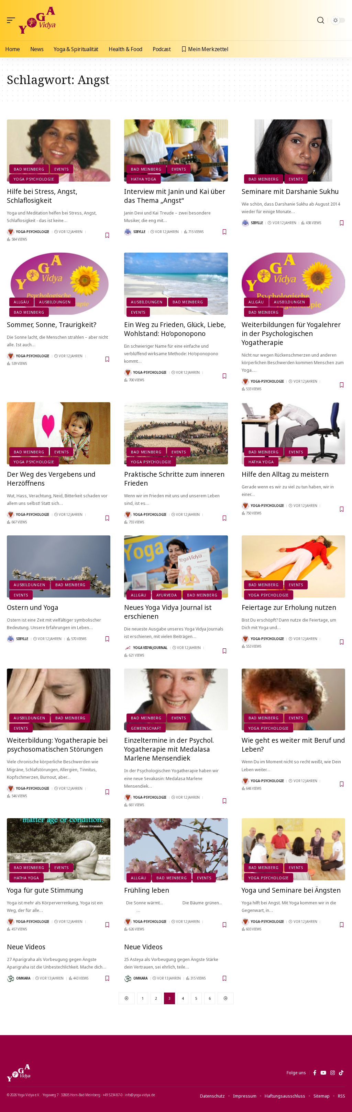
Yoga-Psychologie (32, 231)
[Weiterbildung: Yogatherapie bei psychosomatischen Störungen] (58, 700)
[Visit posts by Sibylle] (128, 232)
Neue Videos (26, 946)
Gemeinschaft (146, 728)
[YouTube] (323, 1072)
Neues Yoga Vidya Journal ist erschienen (168, 612)
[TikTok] (341, 1072)
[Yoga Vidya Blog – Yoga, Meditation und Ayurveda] (18, 1072)
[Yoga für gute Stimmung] (58, 849)
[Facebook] (314, 1072)
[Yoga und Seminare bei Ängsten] (293, 849)
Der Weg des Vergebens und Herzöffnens (51, 479)
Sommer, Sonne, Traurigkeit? (51, 324)
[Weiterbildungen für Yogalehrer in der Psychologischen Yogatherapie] (293, 284)
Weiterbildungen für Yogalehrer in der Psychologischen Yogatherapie (291, 333)
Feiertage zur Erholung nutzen (289, 607)
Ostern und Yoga (32, 607)
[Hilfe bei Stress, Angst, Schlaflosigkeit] (58, 150)
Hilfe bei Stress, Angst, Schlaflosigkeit (42, 196)
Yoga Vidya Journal (150, 647)
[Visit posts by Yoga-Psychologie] (10, 232)
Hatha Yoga (143, 179)
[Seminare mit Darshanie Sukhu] (293, 150)
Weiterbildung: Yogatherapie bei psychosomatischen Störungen (57, 744)
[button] (13, 20)
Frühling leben (146, 890)
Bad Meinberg (29, 169)
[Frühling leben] (176, 849)
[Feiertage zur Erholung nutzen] (293, 566)
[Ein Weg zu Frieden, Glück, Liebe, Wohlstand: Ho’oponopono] (176, 284)
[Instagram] (333, 1072)
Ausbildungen (54, 301)
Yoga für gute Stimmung (45, 890)
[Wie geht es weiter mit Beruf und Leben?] (293, 700)
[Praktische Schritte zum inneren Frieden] (176, 433)
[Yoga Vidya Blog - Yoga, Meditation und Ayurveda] (37, 20)
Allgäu (21, 301)
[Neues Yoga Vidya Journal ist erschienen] (176, 566)
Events (61, 169)
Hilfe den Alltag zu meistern (285, 474)
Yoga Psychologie (34, 179)
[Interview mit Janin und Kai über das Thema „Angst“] (176, 150)
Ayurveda (166, 595)
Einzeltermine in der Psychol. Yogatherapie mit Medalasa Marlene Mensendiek (169, 749)
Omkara (23, 978)
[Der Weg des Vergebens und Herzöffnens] (58, 433)
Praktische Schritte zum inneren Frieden (174, 479)
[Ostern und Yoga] (58, 566)
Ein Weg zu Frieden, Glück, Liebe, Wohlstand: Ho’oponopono (175, 329)
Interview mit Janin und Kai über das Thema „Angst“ (174, 196)
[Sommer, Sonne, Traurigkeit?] (58, 284)
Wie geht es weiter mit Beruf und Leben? (293, 744)
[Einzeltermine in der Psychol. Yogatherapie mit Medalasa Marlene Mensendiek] (176, 700)
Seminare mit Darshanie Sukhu (290, 191)
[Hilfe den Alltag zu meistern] (293, 433)
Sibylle (139, 231)
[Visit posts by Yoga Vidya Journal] (128, 648)
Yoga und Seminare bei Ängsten (291, 890)
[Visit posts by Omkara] (10, 978)
